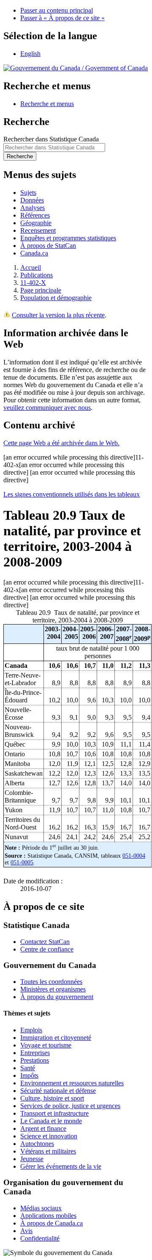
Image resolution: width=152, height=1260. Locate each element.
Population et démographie (56, 297)
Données (32, 200)
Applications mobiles (48, 1215)
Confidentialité (40, 1238)
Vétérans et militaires (48, 1151)
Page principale (40, 290)
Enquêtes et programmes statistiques (68, 238)
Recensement (38, 230)
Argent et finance (43, 1128)
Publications (36, 275)
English (30, 53)
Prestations (34, 1060)
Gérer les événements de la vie (60, 1166)
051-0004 (133, 856)
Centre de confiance (46, 949)
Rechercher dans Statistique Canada (51, 139)
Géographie (36, 222)
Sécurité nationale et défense (58, 1090)
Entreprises (35, 1052)
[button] (47, 103)
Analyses (32, 207)
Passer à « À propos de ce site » (62, 17)
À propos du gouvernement (56, 996)
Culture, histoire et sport (52, 1098)
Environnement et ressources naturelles (72, 1083)
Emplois (31, 1030)
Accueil (30, 267)
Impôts (29, 1075)
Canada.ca (34, 253)
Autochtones (37, 1143)
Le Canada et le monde (51, 1120)
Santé (27, 1067)
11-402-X (33, 282)
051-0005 (22, 862)
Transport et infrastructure (54, 1113)
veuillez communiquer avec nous (47, 407)
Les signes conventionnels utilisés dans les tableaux (71, 494)
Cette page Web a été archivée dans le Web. (61, 443)
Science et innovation (48, 1136)
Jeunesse (31, 1158)
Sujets (28, 192)
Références (35, 215)
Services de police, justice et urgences (70, 1105)
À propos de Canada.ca (51, 1223)
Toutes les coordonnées (51, 981)
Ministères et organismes (53, 989)
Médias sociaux (41, 1208)
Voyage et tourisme (45, 1045)
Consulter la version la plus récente (58, 315)
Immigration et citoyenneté (55, 1037)
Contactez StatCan (45, 941)
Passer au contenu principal (56, 10)
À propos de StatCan (48, 245)
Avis (26, 1230)
